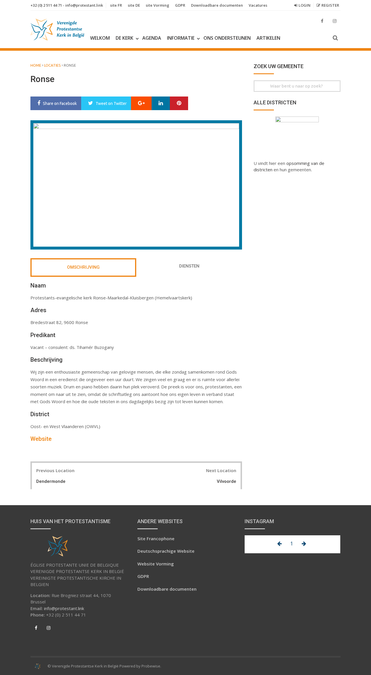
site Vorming (157, 5)
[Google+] (141, 103)
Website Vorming (155, 564)
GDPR (180, 5)
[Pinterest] (179, 103)
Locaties (52, 65)
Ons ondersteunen (227, 38)
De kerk (124, 38)
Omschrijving (83, 267)
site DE (134, 5)
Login (304, 5)
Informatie (180, 38)
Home (35, 65)
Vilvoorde (226, 481)
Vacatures (258, 5)
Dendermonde (51, 481)
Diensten (189, 266)
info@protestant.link (64, 608)
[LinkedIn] (161, 103)
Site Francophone (155, 538)
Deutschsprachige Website (165, 551)
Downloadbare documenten (217, 5)
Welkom (100, 38)
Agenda (151, 38)
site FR (116, 5)
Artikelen (268, 38)
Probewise (150, 666)
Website (41, 438)
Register (330, 5)
